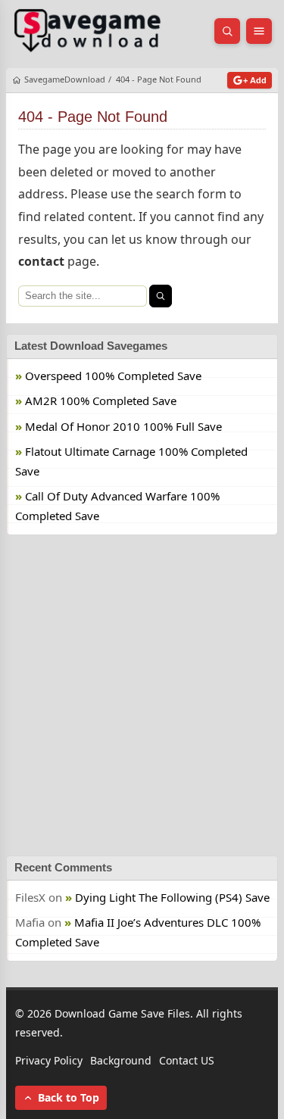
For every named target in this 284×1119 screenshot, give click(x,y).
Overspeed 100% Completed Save (113, 375)
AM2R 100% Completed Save (100, 400)
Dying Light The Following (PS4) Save (172, 897)
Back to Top (68, 1097)
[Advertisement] (142, 695)
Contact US (186, 1061)
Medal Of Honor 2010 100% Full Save (123, 426)
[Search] (160, 296)
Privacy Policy (49, 1061)
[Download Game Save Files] (88, 31)
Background (120, 1061)
